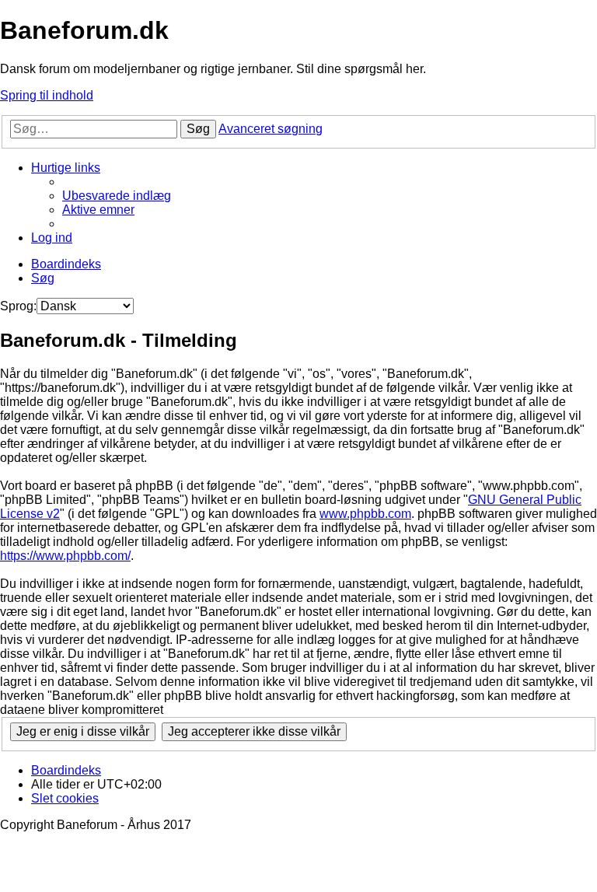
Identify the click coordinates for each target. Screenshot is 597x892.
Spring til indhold (46, 95)
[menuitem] (116, 195)
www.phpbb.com (365, 513)
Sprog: (18, 306)
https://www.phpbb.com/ (65, 555)
